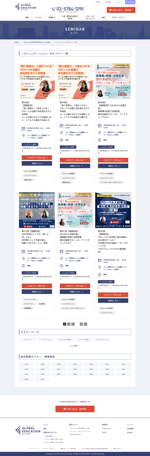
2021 (107, 364)
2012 (26, 374)
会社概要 (107, 2)
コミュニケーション (30, 175)
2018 (42, 369)
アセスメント (28, 339)
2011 (42, 374)
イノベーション (46, 339)
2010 (59, 374)
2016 (75, 369)
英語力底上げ (28, 180)
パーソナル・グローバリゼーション (111, 182)
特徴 (44, 428)
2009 (75, 374)
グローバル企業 (83, 339)
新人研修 (42, 304)
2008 (91, 374)
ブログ (104, 432)
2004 (42, 379)
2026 (26, 364)
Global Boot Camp (75, 434)
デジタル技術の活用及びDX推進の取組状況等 (94, 448)
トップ (45, 424)
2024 (59, 364)
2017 (59, 369)
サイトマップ (119, 2)
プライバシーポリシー (48, 448)
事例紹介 (105, 424)
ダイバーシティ (29, 304)
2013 (123, 369)
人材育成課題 (48, 436)
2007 (107, 374)
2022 (91, 364)
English (98, 2)
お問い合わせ (117, 448)
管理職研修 (27, 308)
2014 (107, 369)
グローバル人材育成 (30, 171)
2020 (123, 364)
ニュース (130, 424)
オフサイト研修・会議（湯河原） (54, 442)
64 (81, 324)
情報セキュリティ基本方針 (68, 448)
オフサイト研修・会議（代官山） (54, 439)
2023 (75, 364)
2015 (91, 369)
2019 (26, 369)
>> (85, 324)
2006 (123, 374)
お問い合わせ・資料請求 (122, 10)
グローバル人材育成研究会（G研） (80, 428)
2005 (26, 379)
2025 (42, 364)
